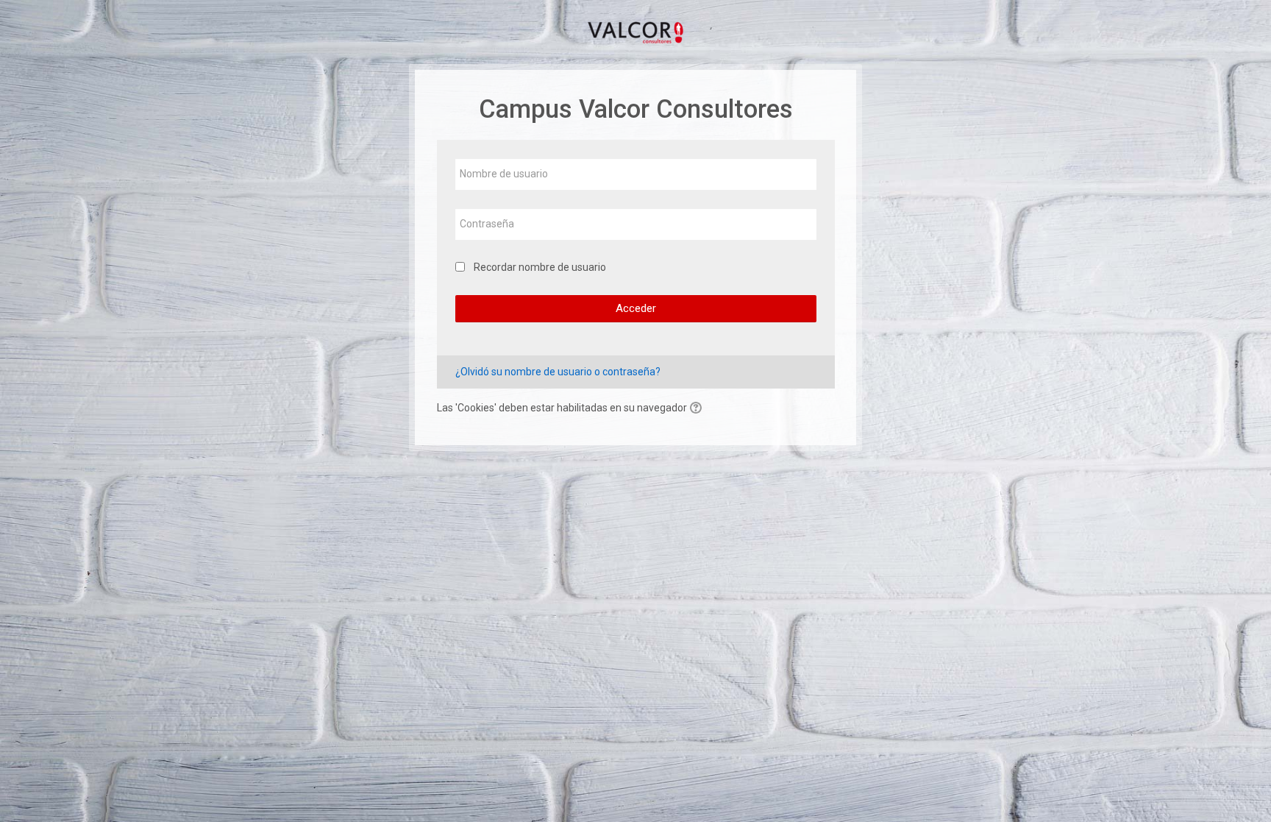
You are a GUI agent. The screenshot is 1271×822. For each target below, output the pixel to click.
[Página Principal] (635, 31)
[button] (698, 408)
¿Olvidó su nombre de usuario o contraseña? (558, 372)
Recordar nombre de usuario (540, 267)
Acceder (636, 308)
